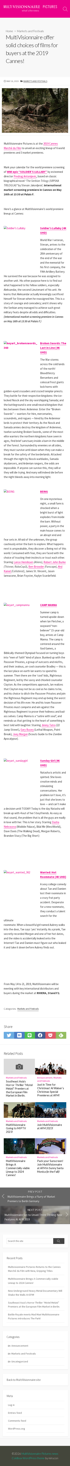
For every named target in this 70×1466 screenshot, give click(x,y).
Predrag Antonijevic (25, 176)
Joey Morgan (20, 734)
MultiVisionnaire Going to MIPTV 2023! (16, 1128)
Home (9, 31)
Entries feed (15, 1412)
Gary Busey (27, 729)
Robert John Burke (54, 562)
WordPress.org (16, 1428)
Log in (11, 1405)
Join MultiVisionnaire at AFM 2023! (49, 1126)
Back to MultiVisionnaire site (24, 1380)
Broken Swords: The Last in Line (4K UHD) (53, 347)
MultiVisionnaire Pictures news (39, 1453)
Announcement (44, 1077)
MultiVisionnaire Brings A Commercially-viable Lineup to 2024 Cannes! (18, 1168)
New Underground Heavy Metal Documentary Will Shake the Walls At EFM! (35, 1292)
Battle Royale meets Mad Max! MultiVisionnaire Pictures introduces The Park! (33, 1316)
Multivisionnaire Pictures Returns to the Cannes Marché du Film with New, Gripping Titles (34, 1269)
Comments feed (17, 1420)
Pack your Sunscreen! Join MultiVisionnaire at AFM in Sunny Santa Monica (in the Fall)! (50, 1166)
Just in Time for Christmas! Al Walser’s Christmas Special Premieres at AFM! (50, 1090)
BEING (44, 491)
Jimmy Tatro (48, 725)
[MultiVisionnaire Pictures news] (30, 6)
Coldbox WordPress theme (28, 1458)
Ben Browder (36, 566)
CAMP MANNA (48, 605)
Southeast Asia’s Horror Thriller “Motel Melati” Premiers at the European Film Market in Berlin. (19, 1088)
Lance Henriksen (23, 562)
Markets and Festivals (30, 31)
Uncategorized (19, 1361)
